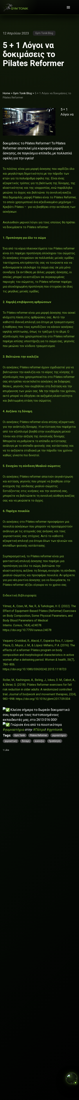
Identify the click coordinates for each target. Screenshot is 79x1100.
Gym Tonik (19, 735)
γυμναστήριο (59, 735)
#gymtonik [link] (54, 729)
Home (6, 93)
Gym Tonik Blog (22, 93)
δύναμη (26, 741)
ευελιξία (39, 741)
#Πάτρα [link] (39, 729)
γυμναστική (11, 741)
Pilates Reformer (38, 735)
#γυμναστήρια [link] (13, 729)
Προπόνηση (54, 741)
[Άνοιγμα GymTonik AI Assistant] (71, 1078)
